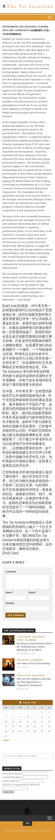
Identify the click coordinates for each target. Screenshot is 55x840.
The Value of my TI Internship (33, 663)
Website (9, 603)
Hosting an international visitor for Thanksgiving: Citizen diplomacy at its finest (35, 646)
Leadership (36, 660)
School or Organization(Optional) (21, 784)
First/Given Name (12, 773)
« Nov (5, 740)
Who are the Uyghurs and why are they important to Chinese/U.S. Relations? (34, 682)
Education (38, 637)
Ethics (20, 640)
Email (32, 592)
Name (9, 592)
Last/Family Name (12, 777)
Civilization (24, 637)
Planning (31, 640)
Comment (10, 571)
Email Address (10, 780)
